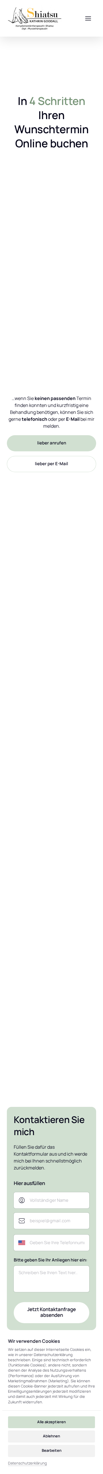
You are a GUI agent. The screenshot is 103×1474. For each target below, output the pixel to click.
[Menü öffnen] (88, 18)
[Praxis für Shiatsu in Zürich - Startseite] (34, 18)
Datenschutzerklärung (27, 1463)
